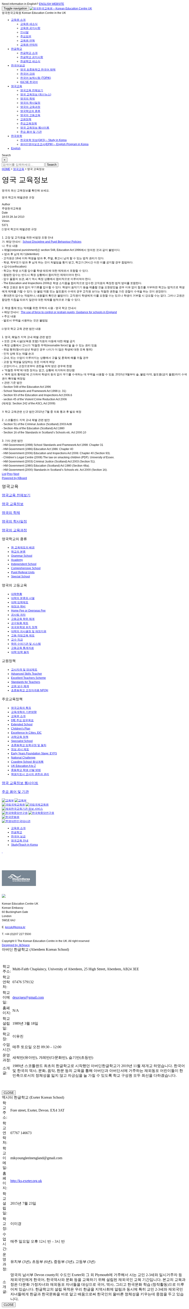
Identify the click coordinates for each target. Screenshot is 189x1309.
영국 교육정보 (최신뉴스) (35, 94)
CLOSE (9, 1092)
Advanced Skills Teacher (26, 673)
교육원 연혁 (27, 40)
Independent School (23, 564)
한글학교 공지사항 (31, 57)
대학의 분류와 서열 (23, 598)
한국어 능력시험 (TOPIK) (35, 77)
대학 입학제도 (19, 602)
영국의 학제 (27, 98)
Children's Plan (20, 728)
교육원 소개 (18, 19)
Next (16, 474)
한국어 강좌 (27, 73)
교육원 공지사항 (30, 28)
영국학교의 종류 (30, 111)
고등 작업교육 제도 (23, 635)
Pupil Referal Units (23, 572)
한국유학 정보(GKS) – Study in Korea (43, 140)
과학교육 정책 (19, 736)
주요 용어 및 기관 (31, 131)
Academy (17, 560)
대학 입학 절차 (20, 652)
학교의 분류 (18, 551)
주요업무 (25, 36)
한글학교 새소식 (30, 61)
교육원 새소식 (29, 24)
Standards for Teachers (25, 682)
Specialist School (22, 741)
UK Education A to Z (23, 766)
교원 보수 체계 (20, 686)
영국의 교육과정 (30, 107)
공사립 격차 (18, 614)
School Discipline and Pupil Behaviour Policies (52, 241)
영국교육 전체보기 (31, 90)
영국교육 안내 (19, 840)
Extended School (21, 724)
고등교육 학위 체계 (23, 619)
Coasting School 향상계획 (27, 761)
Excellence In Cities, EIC (26, 732)
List (4, 474)
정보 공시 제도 (20, 749)
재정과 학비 (18, 606)
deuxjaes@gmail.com (28, 997)
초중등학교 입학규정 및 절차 (28, 745)
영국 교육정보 (13, 504)
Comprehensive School (26, 568)
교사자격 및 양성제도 (24, 669)
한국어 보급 (18, 836)
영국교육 (16, 86)
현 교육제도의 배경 (23, 547)
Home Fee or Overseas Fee (28, 610)
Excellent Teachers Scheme (28, 678)
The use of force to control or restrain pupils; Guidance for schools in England (69, 312)
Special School (20, 576)
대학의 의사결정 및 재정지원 (28, 631)
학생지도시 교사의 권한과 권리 (30, 774)
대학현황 (16, 594)
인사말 (24, 32)
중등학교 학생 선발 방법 (26, 770)
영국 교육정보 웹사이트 (34, 127)
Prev (10, 474)
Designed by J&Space (16, 945)
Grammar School (21, 555)
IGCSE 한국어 (29, 82)
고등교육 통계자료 (22, 648)
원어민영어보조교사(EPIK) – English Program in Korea (54, 144)
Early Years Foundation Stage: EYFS (34, 753)
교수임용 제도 (19, 623)
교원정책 (25, 119)
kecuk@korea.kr (15, 927)
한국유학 (16, 136)
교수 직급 (17, 639)
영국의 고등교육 (30, 115)
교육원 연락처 (29, 44)
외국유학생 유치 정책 (24, 627)
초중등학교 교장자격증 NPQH (29, 690)
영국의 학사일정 (30, 102)
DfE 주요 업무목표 (22, 720)
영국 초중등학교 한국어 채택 (38, 69)
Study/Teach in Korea (24, 844)
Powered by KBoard (14, 478)
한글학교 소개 (29, 53)
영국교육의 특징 (21, 707)
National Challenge (23, 757)
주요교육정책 (28, 123)
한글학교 (16, 48)
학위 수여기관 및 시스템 (26, 643)
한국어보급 (18, 65)
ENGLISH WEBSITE (51, 4)
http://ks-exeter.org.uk (26, 1181)
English (16, 148)
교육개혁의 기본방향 (24, 712)
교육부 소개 (18, 716)
